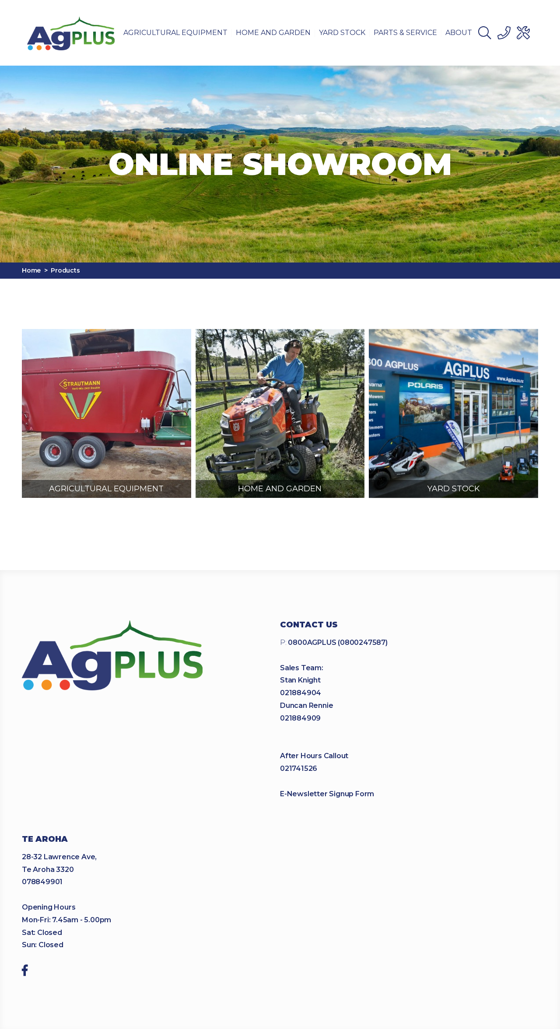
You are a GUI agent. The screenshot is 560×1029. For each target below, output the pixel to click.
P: (334, 642)
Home (31, 270)
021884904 (300, 693)
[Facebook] (25, 972)
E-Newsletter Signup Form (327, 794)
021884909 (300, 718)
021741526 (298, 768)
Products (65, 270)
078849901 (42, 882)
